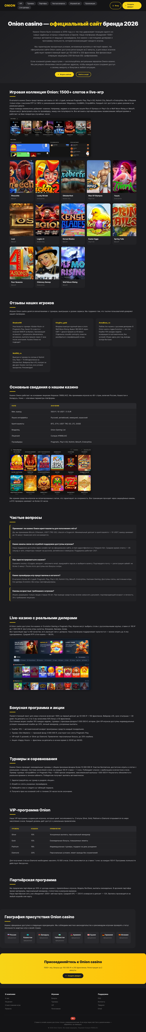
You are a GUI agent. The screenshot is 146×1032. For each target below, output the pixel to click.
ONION (9, 5)
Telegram (101, 1005)
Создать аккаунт (130, 5)
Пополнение (55, 1009)
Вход (117, 6)
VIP (20, 3)
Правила (8, 1009)
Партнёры (43, 3)
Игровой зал (75, 3)
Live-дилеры (24, 7)
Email (100, 1009)
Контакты (101, 1002)
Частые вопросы (58, 3)
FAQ (99, 998)
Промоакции (90, 3)
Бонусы (54, 998)
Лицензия (8, 1002)
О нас (7, 998)
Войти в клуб (83, 74)
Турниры (30, 3)
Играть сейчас (65, 74)
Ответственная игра (12, 1005)
